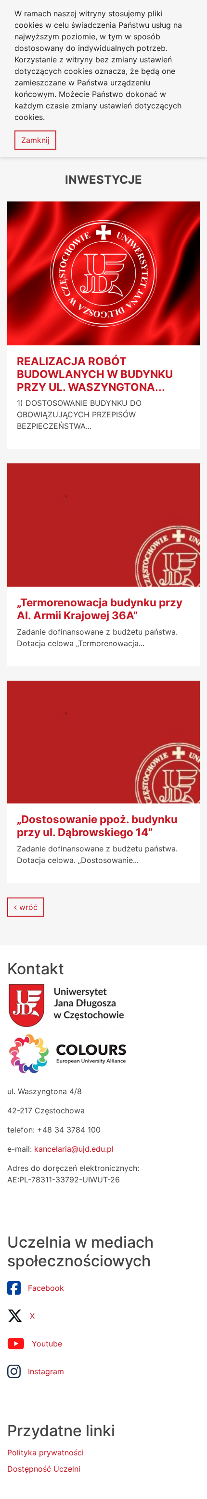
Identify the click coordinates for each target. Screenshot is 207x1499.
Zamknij (35, 140)
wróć (27, 907)
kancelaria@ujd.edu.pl (74, 1149)
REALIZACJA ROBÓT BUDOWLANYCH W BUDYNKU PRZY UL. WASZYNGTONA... (95, 374)
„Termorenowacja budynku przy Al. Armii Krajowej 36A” (99, 609)
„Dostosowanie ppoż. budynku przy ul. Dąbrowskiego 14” (97, 825)
